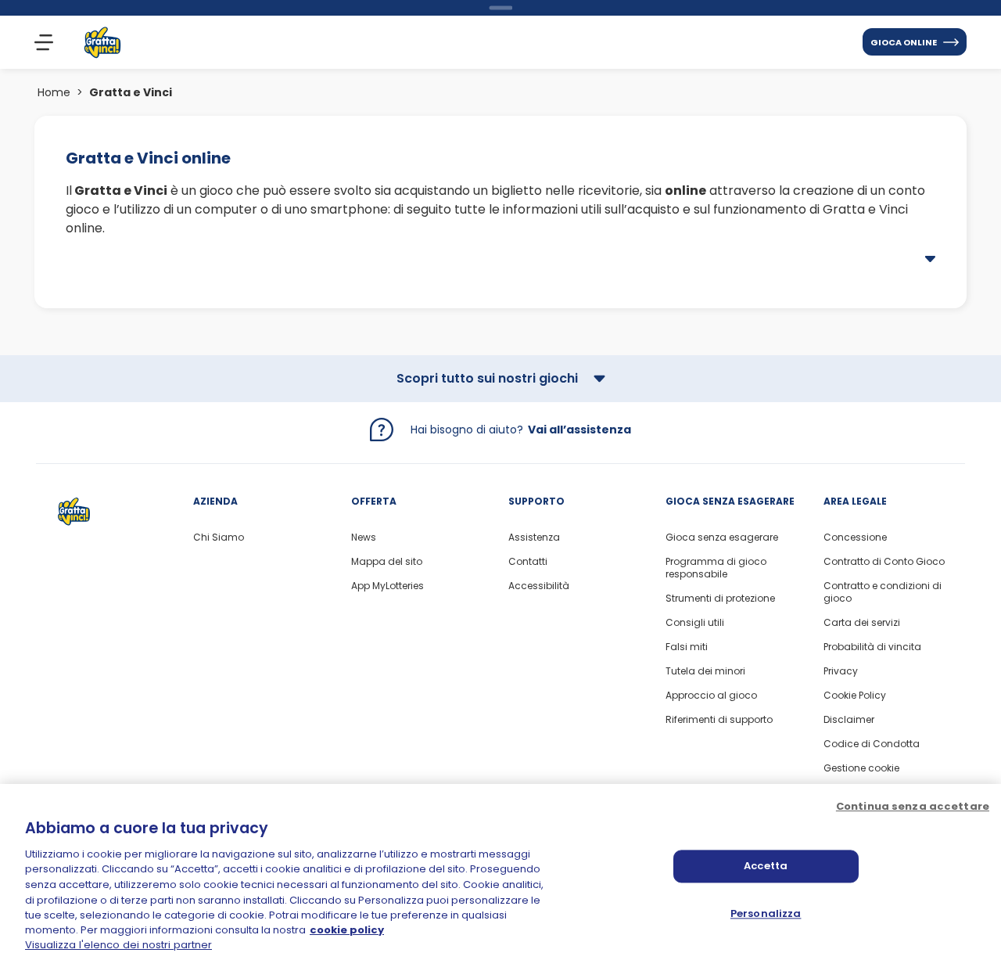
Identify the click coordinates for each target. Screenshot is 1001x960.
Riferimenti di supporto (719, 720)
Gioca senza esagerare (722, 537)
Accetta (766, 865)
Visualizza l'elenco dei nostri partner (118, 944)
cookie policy (347, 930)
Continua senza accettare (912, 806)
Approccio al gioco (711, 695)
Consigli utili (695, 623)
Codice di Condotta (871, 744)
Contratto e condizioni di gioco (882, 592)
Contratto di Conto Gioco (884, 562)
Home (54, 92)
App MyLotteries (387, 586)
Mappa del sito (386, 562)
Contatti (527, 562)
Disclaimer (848, 720)
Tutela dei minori (705, 671)
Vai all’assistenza (579, 429)
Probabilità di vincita (872, 647)
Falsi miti (687, 647)
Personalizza (766, 913)
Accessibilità (538, 586)
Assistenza (534, 537)
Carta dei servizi (861, 623)
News (363, 537)
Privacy (840, 671)
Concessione (855, 537)
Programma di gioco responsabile (716, 568)
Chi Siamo (218, 537)
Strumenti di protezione (720, 598)
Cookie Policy (854, 695)
